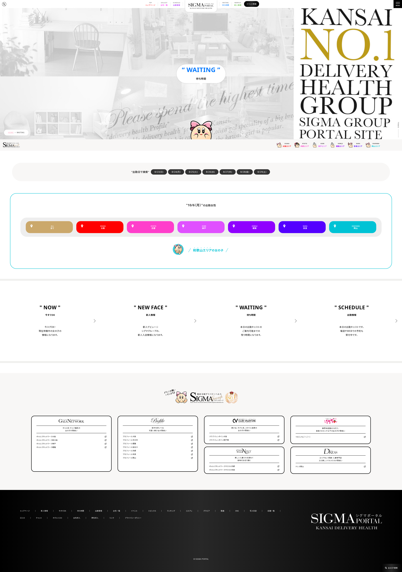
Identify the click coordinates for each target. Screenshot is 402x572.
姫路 (254, 227)
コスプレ (189, 511)
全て (52, 227)
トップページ (150, 4)
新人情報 (237, 4)
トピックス (152, 511)
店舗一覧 (271, 511)
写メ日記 (253, 511)
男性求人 (95, 518)
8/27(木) (227, 171)
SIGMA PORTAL (202, 559)
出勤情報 (176, 4)
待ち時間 (225, 4)
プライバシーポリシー (133, 518)
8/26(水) (210, 171)
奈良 (305, 227)
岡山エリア (376, 145)
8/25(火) (193, 171)
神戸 (204, 227)
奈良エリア (358, 145)
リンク (111, 518)
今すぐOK (62, 511)
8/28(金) (244, 171)
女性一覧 (164, 4)
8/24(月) (176, 171)
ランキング (171, 511)
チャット (39, 518)
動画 (222, 511)
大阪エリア (287, 145)
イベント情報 (251, 4)
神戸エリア (322, 145)
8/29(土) (262, 171)
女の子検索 (393, 568)
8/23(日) (159, 171)
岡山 (356, 227)
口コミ (22, 518)
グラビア (206, 511)
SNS (237, 511)
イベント (134, 511)
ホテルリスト (57, 518)
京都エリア (304, 145)
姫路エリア (340, 145)
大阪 (103, 227)
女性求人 (76, 518)
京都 (153, 227)
